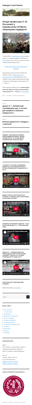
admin (3, 95)
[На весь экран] (27, 156)
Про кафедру (7, 314)
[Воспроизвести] (4, 156)
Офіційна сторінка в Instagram (10, 363)
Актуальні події (16, 95)
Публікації (6, 332)
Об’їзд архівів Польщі (9, 322)
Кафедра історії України (12, 5)
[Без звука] (25, 156)
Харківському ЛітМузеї (18, 56)
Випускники (7, 328)
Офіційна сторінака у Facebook (10, 361)
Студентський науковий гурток (12, 324)
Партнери (6, 330)
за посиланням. (17, 287)
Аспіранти (6, 326)
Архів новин (8, 312)
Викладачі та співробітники (11, 316)
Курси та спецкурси (9, 318)
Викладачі (22, 95)
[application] (16, 150)
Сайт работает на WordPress (20, 402)
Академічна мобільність (10, 320)
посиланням (25, 91)
